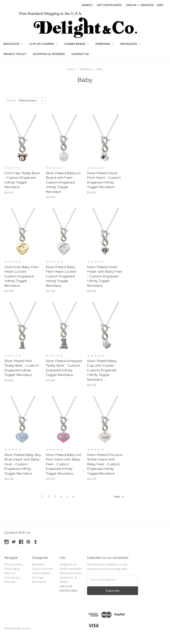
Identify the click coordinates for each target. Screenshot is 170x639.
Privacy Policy (14, 54)
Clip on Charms (42, 44)
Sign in (131, 5)
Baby (100, 69)
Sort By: (11, 100)
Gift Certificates (109, 5)
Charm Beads (75, 44)
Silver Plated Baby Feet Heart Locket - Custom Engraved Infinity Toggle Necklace (62, 276)
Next (117, 496)
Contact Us (80, 54)
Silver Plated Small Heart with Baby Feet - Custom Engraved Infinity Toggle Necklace (104, 276)
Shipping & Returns (49, 54)
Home (71, 69)
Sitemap (10, 582)
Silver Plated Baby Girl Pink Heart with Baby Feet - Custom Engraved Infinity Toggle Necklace (63, 464)
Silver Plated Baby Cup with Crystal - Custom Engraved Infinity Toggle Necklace (102, 370)
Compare (21, 139)
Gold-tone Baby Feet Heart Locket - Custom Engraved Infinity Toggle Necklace (21, 276)
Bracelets (11, 44)
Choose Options (23, 146)
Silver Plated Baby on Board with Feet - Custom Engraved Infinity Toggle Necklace (63, 182)
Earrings (103, 44)
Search (87, 5)
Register (147, 5)
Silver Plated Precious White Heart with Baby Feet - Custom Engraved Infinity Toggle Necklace (104, 464)
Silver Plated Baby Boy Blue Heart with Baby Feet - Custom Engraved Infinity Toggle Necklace (22, 464)
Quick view (22, 131)
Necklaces (129, 44)
